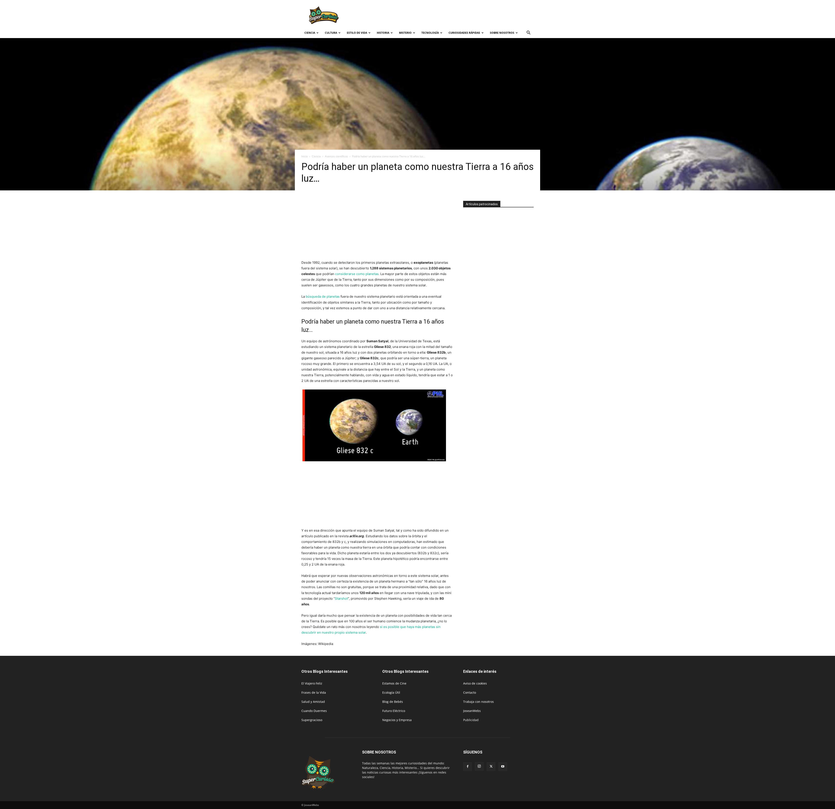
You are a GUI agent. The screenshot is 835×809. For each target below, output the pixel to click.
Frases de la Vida (313, 692)
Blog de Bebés (392, 702)
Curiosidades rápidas (464, 33)
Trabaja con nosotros (478, 702)
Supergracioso (311, 720)
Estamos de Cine (394, 683)
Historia (383, 33)
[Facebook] (467, 766)
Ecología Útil (391, 692)
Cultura (331, 33)
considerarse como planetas (357, 274)
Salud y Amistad (313, 702)
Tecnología (430, 33)
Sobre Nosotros (502, 33)
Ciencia (309, 33)
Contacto (469, 692)
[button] (528, 33)
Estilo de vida (357, 33)
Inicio (304, 156)
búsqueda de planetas (323, 296)
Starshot (341, 598)
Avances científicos (336, 156)
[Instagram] (479, 766)
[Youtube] (502, 766)
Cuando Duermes (314, 711)
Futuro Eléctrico (393, 711)
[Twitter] (491, 766)
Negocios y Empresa (397, 720)
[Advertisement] (454, 16)
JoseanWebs (472, 711)
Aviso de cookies (475, 683)
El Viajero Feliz (311, 683)
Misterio (405, 33)
